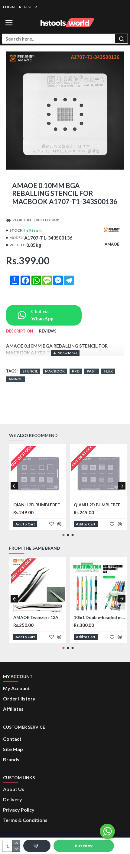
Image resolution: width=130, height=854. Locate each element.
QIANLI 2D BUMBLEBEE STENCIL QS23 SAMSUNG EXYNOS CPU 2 (39, 504)
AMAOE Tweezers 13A (35, 617)
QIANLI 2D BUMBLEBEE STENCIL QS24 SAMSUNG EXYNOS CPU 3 (99, 504)
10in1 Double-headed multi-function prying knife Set (99, 617)
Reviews (48, 331)
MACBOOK (55, 371)
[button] (14, 486)
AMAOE (15, 379)
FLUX (108, 371)
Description (19, 331)
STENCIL (30, 371)
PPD (76, 371)
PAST (91, 371)
